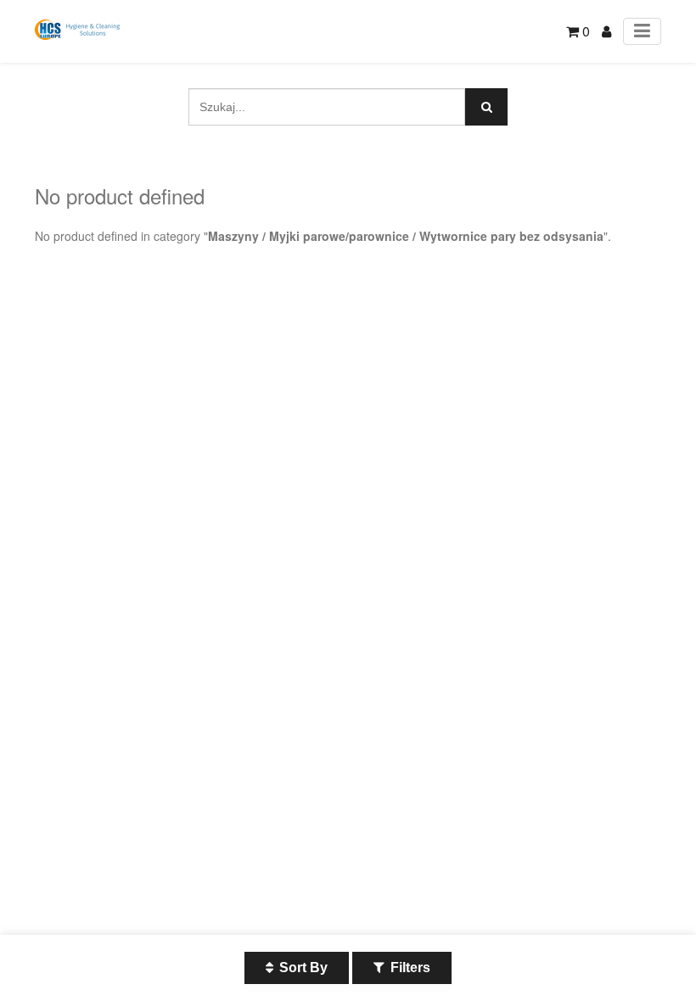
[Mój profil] (606, 31)
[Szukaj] (486, 107)
